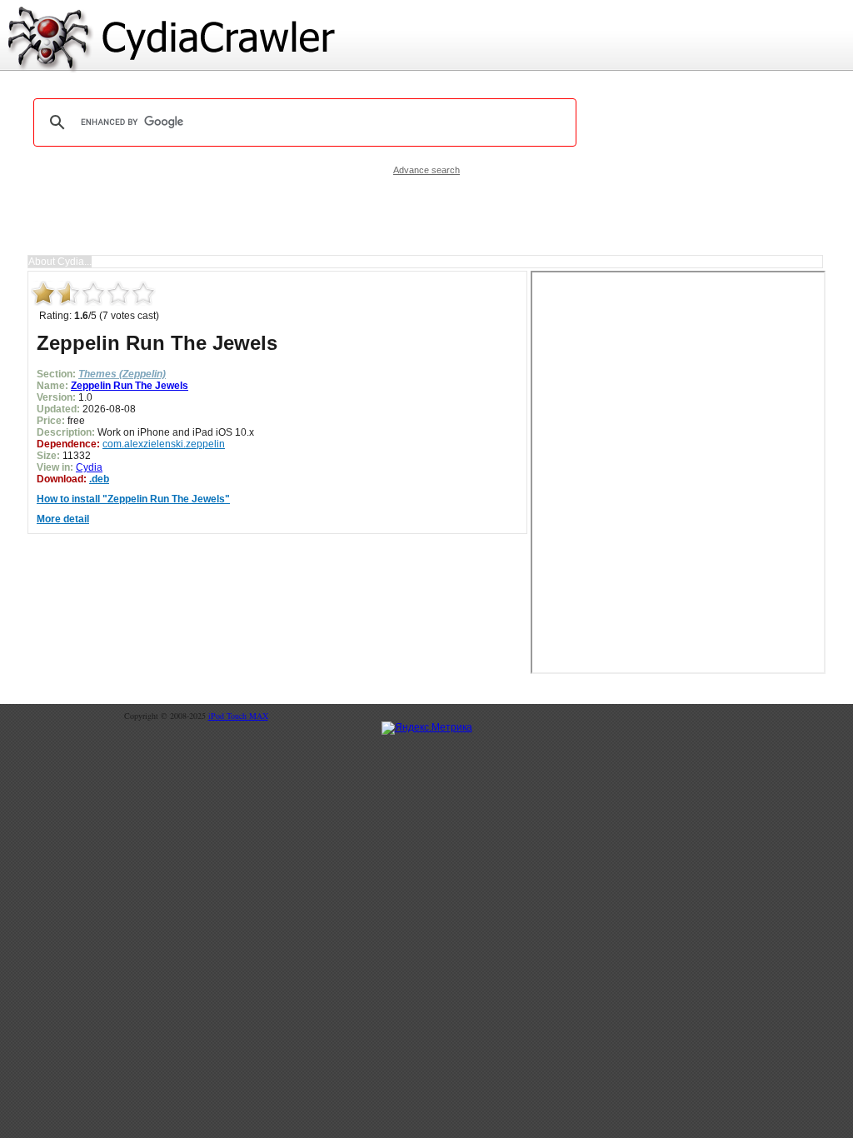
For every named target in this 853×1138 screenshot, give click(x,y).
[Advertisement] (426, 214)
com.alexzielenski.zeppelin (163, 444)
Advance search (426, 170)
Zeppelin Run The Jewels (129, 386)
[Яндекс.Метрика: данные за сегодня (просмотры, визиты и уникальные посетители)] (427, 728)
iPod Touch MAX (238, 715)
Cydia (89, 467)
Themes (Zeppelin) (122, 374)
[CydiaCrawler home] (426, 36)
